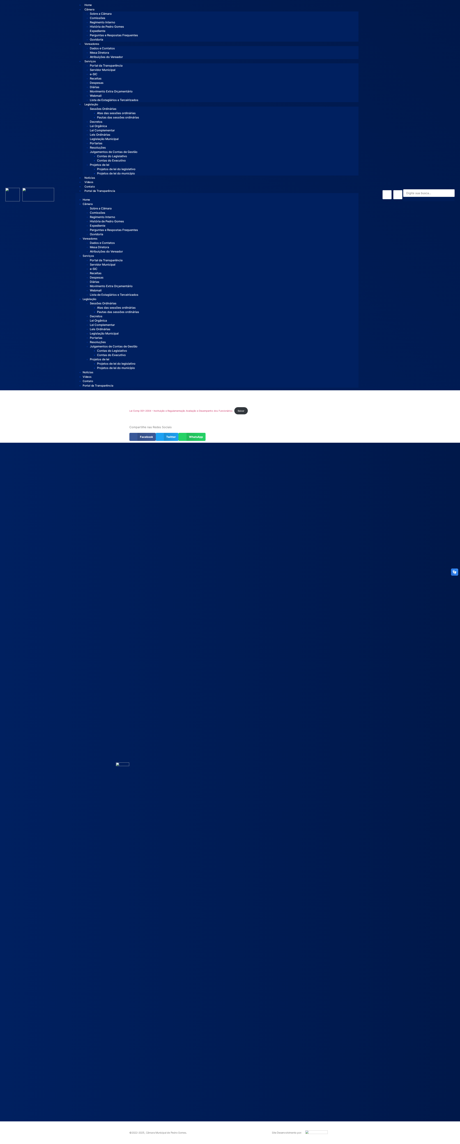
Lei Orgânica (98, 126)
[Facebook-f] (387, 194)
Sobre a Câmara (101, 13)
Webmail (96, 95)
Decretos (96, 121)
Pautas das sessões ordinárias (118, 117)
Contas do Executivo (111, 160)
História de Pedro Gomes (107, 26)
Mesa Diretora (99, 52)
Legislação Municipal (104, 139)
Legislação (91, 104)
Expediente (97, 31)
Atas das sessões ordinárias (116, 113)
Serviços (90, 61)
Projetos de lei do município (116, 173)
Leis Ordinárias (100, 134)
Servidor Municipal (102, 70)
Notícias (89, 177)
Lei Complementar (102, 130)
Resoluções (98, 147)
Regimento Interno (102, 22)
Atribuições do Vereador (106, 57)
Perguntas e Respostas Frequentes (114, 35)
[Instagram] (397, 194)
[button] (216, 195)
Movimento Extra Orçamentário (111, 91)
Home (88, 5)
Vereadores (91, 44)
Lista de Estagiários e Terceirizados (114, 100)
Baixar (241, 411)
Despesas (97, 83)
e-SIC (93, 74)
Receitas (96, 78)
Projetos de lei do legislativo (116, 169)
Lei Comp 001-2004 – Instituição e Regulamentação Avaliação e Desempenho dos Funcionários (181, 411)
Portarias (96, 143)
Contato (89, 186)
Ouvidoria (96, 39)
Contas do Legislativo (112, 156)
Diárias (94, 87)
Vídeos (88, 182)
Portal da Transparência (106, 65)
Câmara (89, 9)
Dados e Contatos (102, 48)
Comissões (97, 18)
